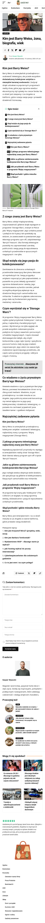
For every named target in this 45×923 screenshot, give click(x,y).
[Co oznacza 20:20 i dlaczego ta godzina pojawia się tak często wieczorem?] (11, 765)
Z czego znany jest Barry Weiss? (20, 119)
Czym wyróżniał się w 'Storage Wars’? (22, 131)
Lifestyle (19, 715)
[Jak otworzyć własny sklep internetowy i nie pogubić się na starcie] (9, 719)
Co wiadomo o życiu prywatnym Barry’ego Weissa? (18, 136)
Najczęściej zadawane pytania (20, 142)
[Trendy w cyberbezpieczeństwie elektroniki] (11, 794)
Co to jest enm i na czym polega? (18, 562)
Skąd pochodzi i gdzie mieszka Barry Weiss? (21, 175)
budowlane (20, 728)
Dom (17, 704)
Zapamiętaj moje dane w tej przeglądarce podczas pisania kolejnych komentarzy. (22, 642)
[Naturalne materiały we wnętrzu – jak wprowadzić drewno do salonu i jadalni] (9, 708)
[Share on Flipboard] (16, 50)
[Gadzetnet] (22, 2)
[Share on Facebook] (8, 50)
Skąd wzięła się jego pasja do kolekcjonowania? (18, 125)
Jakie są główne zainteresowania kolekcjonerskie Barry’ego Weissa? (22, 160)
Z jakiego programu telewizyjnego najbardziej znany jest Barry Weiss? (23, 153)
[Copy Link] (24, 50)
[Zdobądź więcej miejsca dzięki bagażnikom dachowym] (33, 794)
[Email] (20, 50)
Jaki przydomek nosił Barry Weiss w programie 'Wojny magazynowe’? (23, 168)
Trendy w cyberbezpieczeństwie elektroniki (12, 804)
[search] (40, 3)
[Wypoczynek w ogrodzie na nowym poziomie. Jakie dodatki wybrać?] (9, 730)
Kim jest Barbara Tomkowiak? (17, 537)
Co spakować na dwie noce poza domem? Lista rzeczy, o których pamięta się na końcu (26, 743)
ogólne (6, 33)
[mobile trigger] (4, 2)
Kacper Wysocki (18, 56)
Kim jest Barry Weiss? (16, 115)
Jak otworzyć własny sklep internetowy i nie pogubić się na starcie (26, 720)
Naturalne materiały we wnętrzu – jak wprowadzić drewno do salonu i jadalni (27, 709)
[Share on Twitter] (12, 50)
